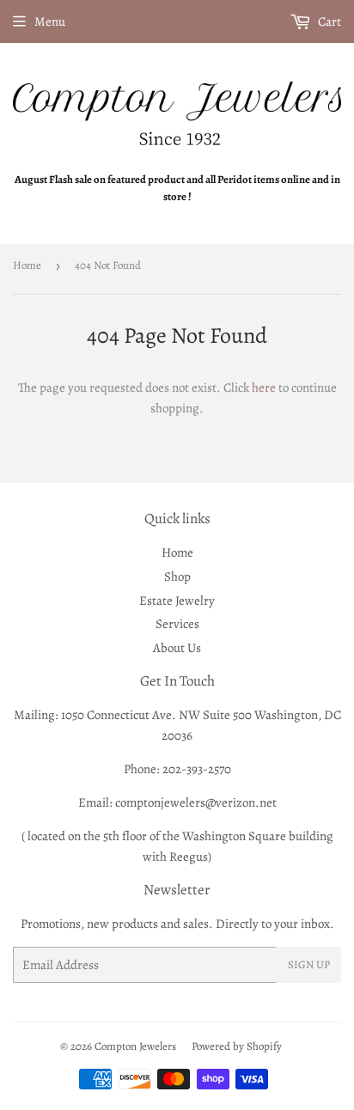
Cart (328, 21)
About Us (177, 647)
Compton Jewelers (135, 1046)
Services (177, 623)
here (264, 387)
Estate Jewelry (177, 600)
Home (27, 265)
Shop (177, 576)
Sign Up (309, 964)
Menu (49, 21)
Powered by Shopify (237, 1046)
